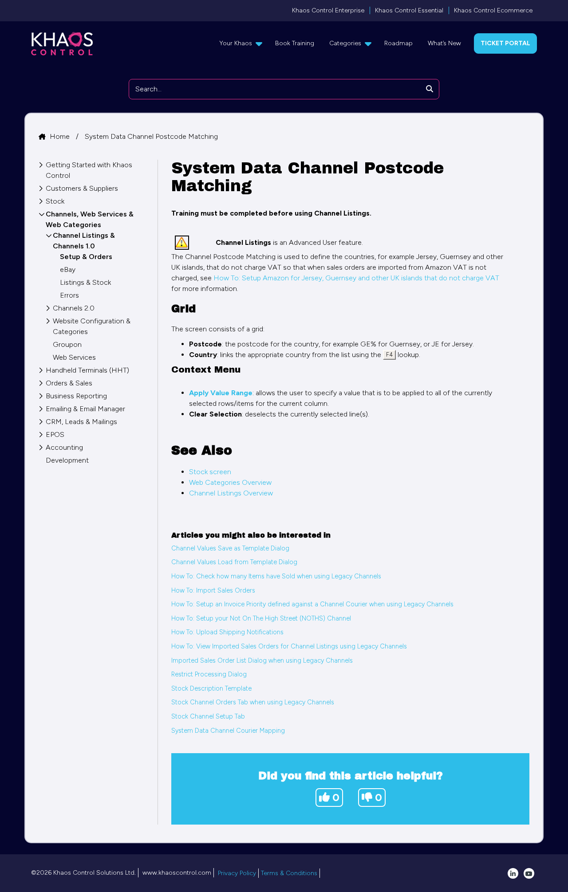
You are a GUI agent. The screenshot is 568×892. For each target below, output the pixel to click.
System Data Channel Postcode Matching (151, 136)
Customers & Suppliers (82, 188)
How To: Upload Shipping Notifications (227, 632)
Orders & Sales (69, 383)
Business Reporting (76, 396)
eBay (67, 269)
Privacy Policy (237, 873)
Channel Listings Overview (231, 493)
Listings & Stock (85, 282)
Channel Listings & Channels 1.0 (84, 240)
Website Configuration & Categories (91, 326)
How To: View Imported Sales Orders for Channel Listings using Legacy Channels (289, 646)
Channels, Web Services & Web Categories (90, 219)
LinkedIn (513, 873)
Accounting (64, 447)
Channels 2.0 (74, 308)
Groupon (67, 344)
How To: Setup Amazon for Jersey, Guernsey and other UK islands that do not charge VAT (356, 278)
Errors (69, 295)
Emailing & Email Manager (85, 409)
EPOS (55, 434)
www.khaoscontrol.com (176, 872)
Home (60, 136)
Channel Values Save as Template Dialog (230, 548)
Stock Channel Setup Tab (208, 716)
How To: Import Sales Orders (213, 590)
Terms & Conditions (289, 873)
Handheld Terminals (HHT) (87, 370)
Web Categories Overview (230, 482)
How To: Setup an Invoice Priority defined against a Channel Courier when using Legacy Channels (312, 604)
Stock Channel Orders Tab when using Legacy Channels (252, 702)
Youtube (529, 873)
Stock (55, 201)
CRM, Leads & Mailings (81, 421)
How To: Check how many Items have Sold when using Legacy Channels (276, 576)
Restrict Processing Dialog (209, 674)
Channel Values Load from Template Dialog (234, 562)
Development (67, 460)
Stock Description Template (211, 688)
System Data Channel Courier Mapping (228, 731)
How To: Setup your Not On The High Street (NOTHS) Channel (261, 618)
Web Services (74, 357)
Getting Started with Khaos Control (89, 170)
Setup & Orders (86, 256)
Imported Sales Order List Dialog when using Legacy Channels (262, 660)
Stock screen (210, 472)
